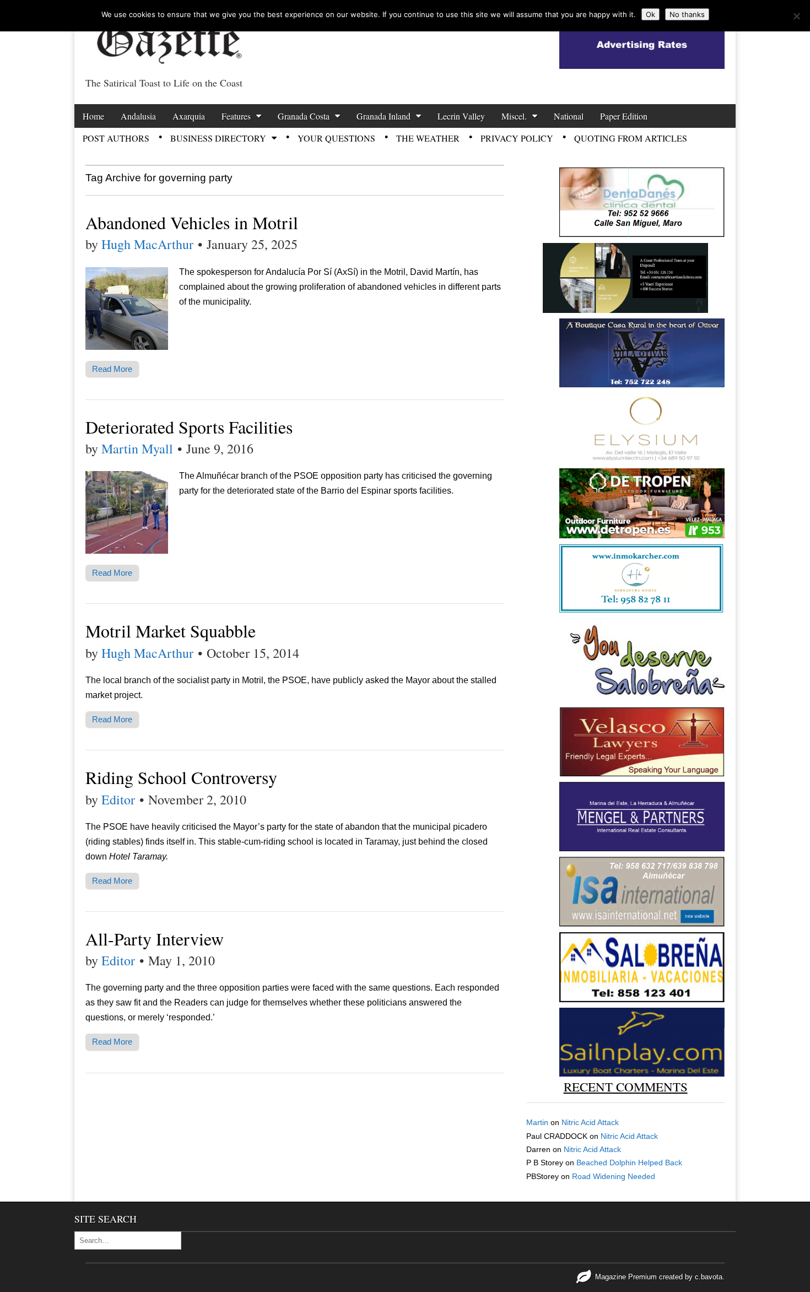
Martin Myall (137, 448)
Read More (112, 369)
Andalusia (138, 116)
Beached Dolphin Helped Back (629, 1162)
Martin (537, 1122)
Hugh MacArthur (147, 244)
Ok (650, 14)
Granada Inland (384, 116)
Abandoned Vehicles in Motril (191, 222)
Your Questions (336, 138)
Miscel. (514, 116)
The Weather (428, 138)
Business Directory (218, 138)
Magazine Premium (626, 1277)
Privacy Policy (516, 138)
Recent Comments (626, 1086)
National (569, 116)
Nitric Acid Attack (590, 1122)
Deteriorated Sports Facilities (189, 427)
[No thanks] (796, 15)
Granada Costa (304, 116)
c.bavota (708, 1277)
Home (93, 116)
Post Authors (116, 138)
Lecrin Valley (461, 116)
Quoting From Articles (630, 138)
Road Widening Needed (613, 1176)
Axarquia (188, 116)
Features (236, 116)
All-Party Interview (154, 938)
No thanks (687, 14)
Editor (118, 799)
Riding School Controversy (181, 777)
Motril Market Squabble (170, 630)
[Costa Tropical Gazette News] (168, 36)
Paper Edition (623, 116)
